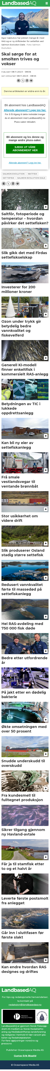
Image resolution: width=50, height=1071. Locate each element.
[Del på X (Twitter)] (23, 81)
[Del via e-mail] (31, 81)
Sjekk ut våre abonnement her (25, 149)
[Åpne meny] (47, 3)
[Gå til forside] (21, 3)
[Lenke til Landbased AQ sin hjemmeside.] (25, 990)
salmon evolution (14, 174)
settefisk (8, 178)
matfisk (32, 174)
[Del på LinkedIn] (27, 81)
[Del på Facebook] (19, 81)
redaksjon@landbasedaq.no (25, 1004)
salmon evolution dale (31, 178)
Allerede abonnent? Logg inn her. (25, 110)
